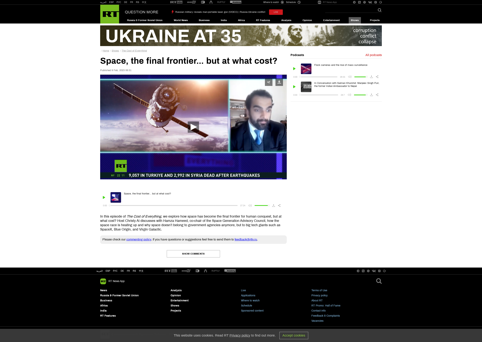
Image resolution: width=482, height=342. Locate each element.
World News (181, 20)
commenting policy (138, 239)
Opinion (307, 20)
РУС (119, 2)
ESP (111, 2)
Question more (141, 12)
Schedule (246, 305)
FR (131, 2)
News (103, 290)
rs (134, 271)
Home (106, 50)
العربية (103, 2)
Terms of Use (319, 290)
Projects (375, 20)
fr (128, 271)
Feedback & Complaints (325, 315)
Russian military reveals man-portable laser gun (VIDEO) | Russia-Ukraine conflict (220, 12)
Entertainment (331, 20)
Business (204, 20)
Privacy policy (319, 295)
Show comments (193, 254)
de (122, 271)
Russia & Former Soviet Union (144, 20)
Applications (248, 295)
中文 (144, 2)
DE (125, 2)
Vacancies (317, 320)
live (276, 12)
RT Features (263, 20)
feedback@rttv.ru (246, 239)
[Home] (109, 14)
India (224, 20)
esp (108, 271)
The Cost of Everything (134, 50)
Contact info (318, 310)
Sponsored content (252, 310)
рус (115, 271)
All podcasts (373, 55)
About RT (317, 300)
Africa (241, 20)
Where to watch (250, 300)
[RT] (176, 2)
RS (137, 2)
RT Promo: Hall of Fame (325, 305)
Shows (355, 20)
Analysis (286, 20)
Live (243, 290)
